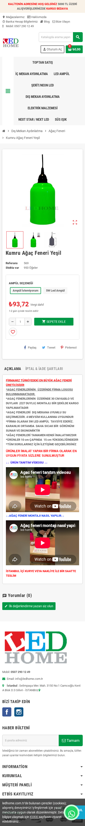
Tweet (51, 347)
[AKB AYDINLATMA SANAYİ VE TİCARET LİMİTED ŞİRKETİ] (10, 42)
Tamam (73, 740)
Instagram (18, 712)
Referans (12, 263)
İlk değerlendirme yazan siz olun (29, 606)
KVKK (34, 817)
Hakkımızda (38, 17)
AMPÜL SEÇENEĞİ (21, 283)
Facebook (6, 712)
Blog (46, 21)
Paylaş (32, 347)
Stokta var (12, 267)
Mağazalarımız (13, 17)
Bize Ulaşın (62, 21)
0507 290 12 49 (24, 26)
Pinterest (71, 347)
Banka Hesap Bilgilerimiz (20, 21)
